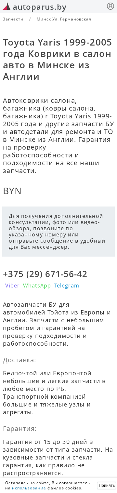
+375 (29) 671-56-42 (45, 274)
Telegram (66, 285)
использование (29, 488)
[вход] (110, 7)
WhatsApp (37, 285)
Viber (12, 285)
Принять (107, 485)
